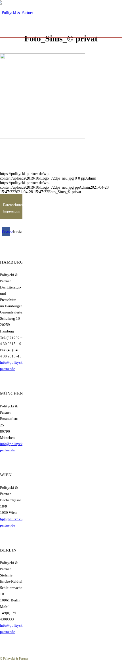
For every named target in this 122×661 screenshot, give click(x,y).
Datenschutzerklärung (11, 205)
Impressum (11, 211)
